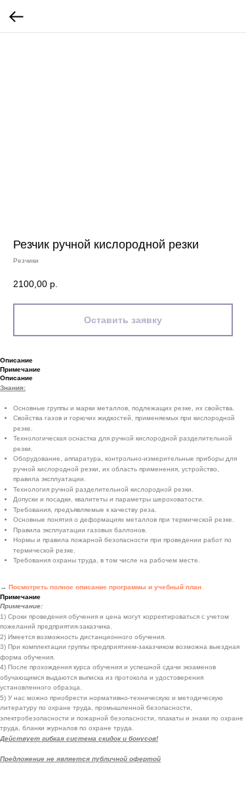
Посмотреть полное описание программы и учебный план (105, 587)
